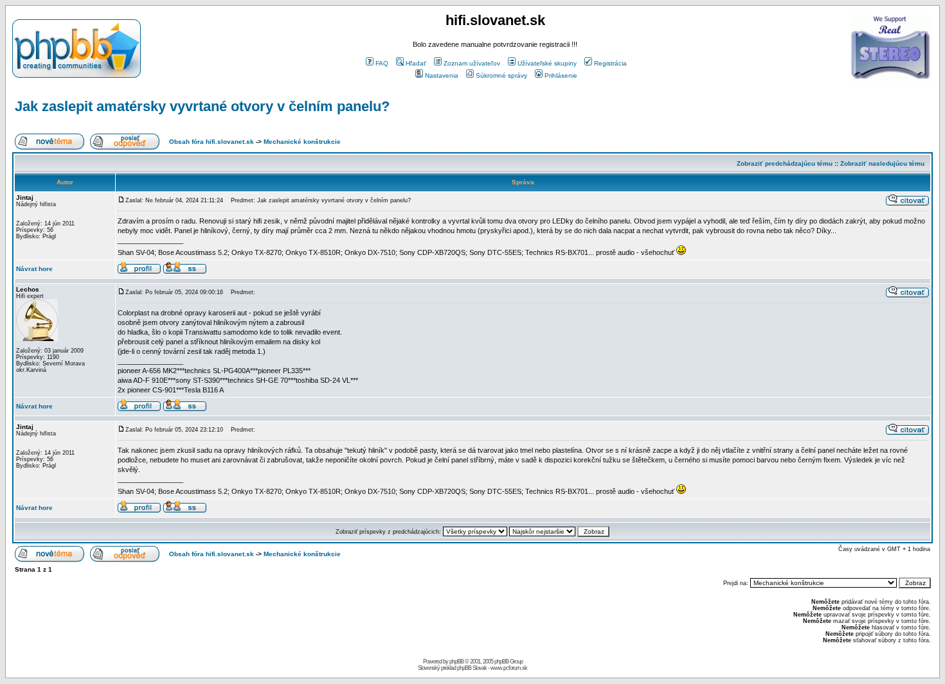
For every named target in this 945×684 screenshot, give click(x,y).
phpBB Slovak (472, 668)
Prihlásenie (560, 75)
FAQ (381, 63)
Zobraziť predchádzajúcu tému (785, 163)
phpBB (456, 661)
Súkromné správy (501, 75)
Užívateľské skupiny (547, 63)
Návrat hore (34, 268)
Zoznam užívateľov (472, 63)
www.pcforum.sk (509, 668)
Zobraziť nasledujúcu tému (882, 163)
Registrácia (610, 63)
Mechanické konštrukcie (302, 141)
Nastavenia (441, 75)
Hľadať (416, 63)
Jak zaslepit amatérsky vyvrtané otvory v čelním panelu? (202, 106)
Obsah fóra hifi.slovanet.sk (211, 141)
